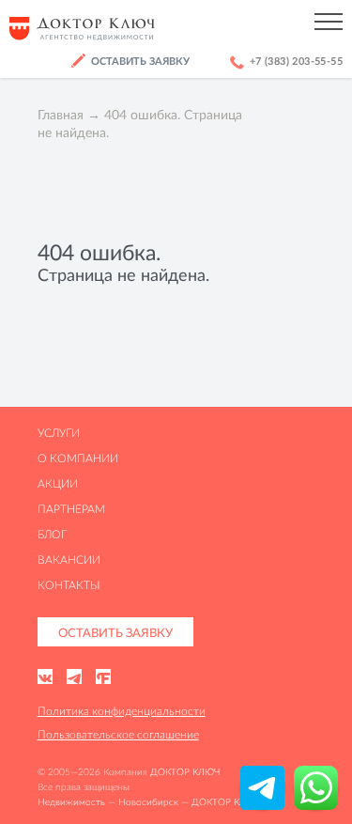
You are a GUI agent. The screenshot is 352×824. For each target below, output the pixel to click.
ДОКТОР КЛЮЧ (185, 772)
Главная (61, 114)
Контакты (69, 585)
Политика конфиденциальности (122, 711)
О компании (78, 458)
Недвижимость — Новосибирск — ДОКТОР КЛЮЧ (149, 802)
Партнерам (71, 509)
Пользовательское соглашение (118, 734)
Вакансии (69, 559)
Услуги (59, 433)
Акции (58, 483)
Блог (52, 534)
